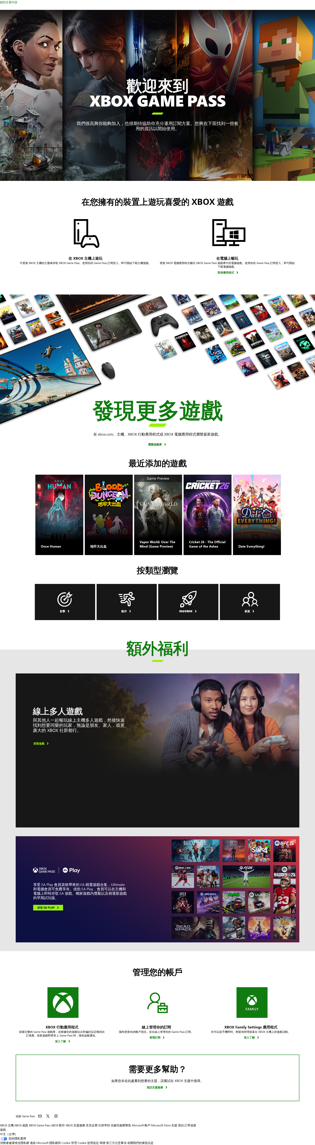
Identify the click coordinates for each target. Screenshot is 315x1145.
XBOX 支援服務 (75, 1125)
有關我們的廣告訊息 (140, 1143)
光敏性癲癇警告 (121, 1125)
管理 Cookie (78, 1143)
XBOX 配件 (58, 1125)
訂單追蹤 (190, 1125)
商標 (102, 1143)
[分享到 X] (48, 1116)
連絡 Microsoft (39, 1143)
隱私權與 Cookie (59, 1143)
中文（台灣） (9, 1134)
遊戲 (3, 1129)
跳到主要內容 (9, 2)
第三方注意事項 (116, 1143)
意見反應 (92, 1125)
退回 (181, 1125)
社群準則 (104, 1125)
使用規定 (93, 1143)
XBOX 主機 (7, 1125)
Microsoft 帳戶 (141, 1125)
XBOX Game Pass (39, 1125)
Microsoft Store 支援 (164, 1125)
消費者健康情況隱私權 (14, 1143)
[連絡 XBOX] (40, 1116)
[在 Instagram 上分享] (56, 1116)
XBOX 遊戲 (21, 1125)
